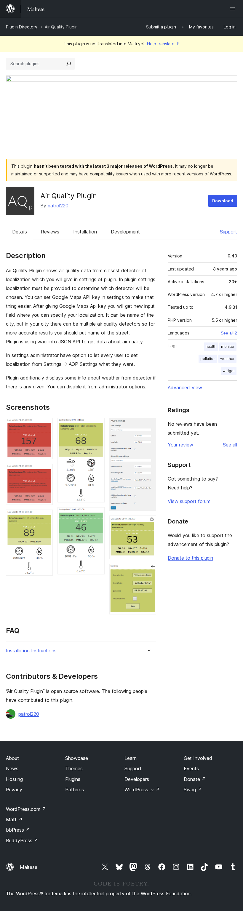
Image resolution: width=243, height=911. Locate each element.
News (12, 768)
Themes (74, 768)
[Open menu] (233, 9)
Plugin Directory (21, 26)
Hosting (14, 779)
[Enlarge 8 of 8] (148, 572)
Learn (130, 758)
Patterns (74, 789)
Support (228, 232)
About (12, 758)
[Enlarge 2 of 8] (45, 472)
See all (230, 445)
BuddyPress (22, 840)
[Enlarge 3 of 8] (45, 518)
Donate (195, 779)
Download (222, 200)
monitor (228, 346)
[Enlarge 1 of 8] (45, 426)
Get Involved (198, 758)
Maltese (28, 867)
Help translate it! (163, 43)
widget (229, 371)
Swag (193, 789)
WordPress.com (26, 809)
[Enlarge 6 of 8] (148, 426)
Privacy (14, 789)
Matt (14, 819)
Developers (136, 779)
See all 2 (229, 333)
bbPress (18, 830)
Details (19, 232)
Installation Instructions (31, 651)
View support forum (189, 501)
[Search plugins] (69, 64)
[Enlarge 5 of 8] (97, 515)
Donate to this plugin (190, 558)
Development (125, 232)
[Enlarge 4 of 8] (97, 426)
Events (191, 768)
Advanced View (185, 387)
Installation (85, 232)
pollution (207, 358)
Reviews (50, 232)
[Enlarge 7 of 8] (148, 523)
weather (227, 358)
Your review (180, 445)
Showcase (76, 758)
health (211, 346)
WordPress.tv (142, 789)
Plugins (72, 779)
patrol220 (58, 206)
